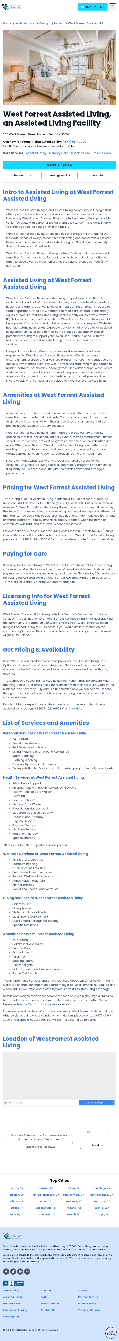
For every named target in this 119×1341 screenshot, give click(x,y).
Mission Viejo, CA (73, 1195)
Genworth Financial (16, 535)
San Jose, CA (102, 1201)
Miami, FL (73, 1188)
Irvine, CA (45, 1201)
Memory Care (58, 153)
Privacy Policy (87, 1303)
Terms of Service (89, 1310)
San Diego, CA (102, 1188)
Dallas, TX (17, 1208)
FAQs (44, 1297)
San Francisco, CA (101, 1195)
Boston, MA (17, 1195)
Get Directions (94, 1102)
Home (7, 23)
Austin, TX (17, 1188)
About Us (46, 1290)
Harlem (59, 23)
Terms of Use (37, 1004)
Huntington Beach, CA (45, 1195)
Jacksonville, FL (45, 1208)
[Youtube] (20, 1271)
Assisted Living (25, 23)
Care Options (11, 1316)
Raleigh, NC (73, 1214)
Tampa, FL (101, 1214)
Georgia (44, 23)
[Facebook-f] (6, 1271)
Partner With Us (88, 1297)
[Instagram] (27, 1271)
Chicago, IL (17, 1201)
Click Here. (76, 708)
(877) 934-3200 (74, 142)
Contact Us (48, 1310)
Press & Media (50, 1303)
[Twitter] (13, 1271)
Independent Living (15, 1310)
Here (23, 697)
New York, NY (74, 1201)
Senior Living (11, 1290)
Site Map (83, 1290)
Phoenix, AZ (73, 1208)
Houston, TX (45, 1188)
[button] (112, 6)
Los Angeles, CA (45, 1214)
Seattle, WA (102, 1208)
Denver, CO (17, 1214)
